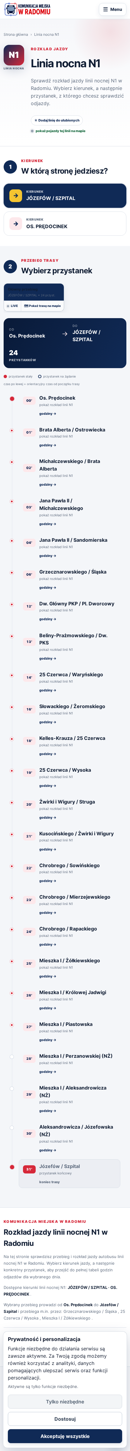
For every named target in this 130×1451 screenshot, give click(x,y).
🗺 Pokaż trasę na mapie (42, 306)
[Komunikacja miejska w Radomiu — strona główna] (27, 9)
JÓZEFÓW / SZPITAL (87, 1287)
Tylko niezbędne (65, 1402)
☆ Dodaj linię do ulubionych (57, 120)
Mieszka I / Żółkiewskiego (66, 1318)
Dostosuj (65, 1419)
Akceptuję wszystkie (65, 1436)
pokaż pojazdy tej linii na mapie (61, 131)
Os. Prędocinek (78, 1304)
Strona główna (16, 34)
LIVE (14, 306)
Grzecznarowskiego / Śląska (90, 1311)
